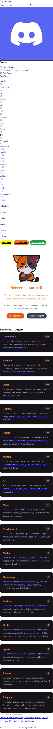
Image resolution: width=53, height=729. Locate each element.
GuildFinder (5, 1)
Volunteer (38, 243)
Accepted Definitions (9, 721)
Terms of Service (14, 298)
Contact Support (36, 316)
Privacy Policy (41, 717)
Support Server (27, 721)
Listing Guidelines (25, 717)
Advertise (21, 243)
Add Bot (6, 243)
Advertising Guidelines (35, 298)
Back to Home (15, 316)
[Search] (30, 5)
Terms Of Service (8, 717)
